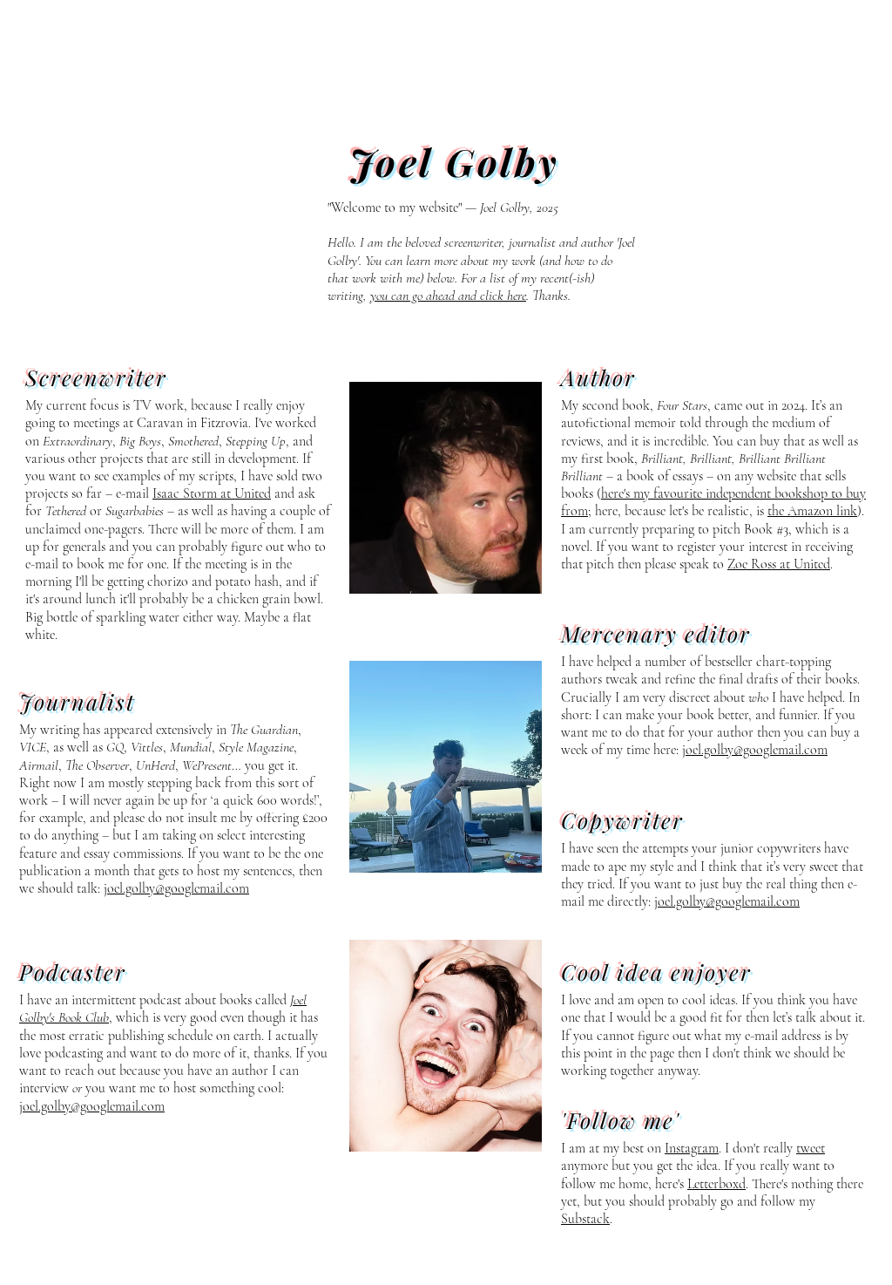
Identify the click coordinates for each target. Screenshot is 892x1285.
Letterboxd (716, 1184)
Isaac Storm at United (211, 493)
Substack (585, 1218)
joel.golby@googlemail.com (176, 888)
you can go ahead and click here (448, 295)
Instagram (692, 1148)
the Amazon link (812, 511)
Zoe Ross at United (778, 564)
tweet (810, 1148)
